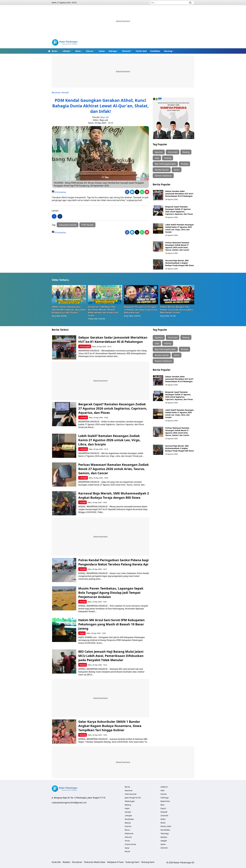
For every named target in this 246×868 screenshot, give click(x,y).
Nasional (128, 790)
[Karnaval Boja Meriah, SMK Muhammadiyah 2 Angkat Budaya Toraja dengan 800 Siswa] (158, 264)
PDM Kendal (87, 224)
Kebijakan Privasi (115, 862)
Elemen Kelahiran (163, 175)
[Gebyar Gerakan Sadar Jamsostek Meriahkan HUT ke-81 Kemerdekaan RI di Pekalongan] (158, 195)
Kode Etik (56, 862)
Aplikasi (164, 837)
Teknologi (168, 51)
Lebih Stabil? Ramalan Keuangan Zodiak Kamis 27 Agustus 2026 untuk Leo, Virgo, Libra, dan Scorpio (179, 228)
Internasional (130, 794)
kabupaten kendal (67, 224)
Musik (127, 851)
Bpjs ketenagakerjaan (165, 163)
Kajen (82, 633)
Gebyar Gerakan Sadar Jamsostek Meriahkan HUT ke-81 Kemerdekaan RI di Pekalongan (179, 193)
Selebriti (164, 787)
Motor (163, 822)
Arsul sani (172, 152)
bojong (167, 158)
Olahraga (113, 51)
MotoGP (164, 812)
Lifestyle (66, 51)
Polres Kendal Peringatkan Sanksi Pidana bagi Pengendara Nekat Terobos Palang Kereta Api (113, 562)
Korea (127, 840)
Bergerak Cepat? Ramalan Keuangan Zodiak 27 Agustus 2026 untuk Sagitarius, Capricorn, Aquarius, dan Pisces (179, 210)
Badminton (165, 801)
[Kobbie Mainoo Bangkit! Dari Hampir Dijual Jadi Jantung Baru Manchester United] (177, 294)
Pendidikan (155, 51)
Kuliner (102, 51)
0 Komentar (60, 192)
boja (157, 158)
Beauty (128, 822)
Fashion (128, 826)
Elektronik (129, 833)
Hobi (163, 790)
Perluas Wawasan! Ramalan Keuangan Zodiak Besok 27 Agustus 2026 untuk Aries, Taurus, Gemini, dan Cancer (177, 246)
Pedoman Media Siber (94, 862)
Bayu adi (104, 117)
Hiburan (89, 51)
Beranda (56, 92)
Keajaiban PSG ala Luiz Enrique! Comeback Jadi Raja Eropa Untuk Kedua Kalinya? (140, 309)
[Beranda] (49, 51)
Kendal (65, 92)
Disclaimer (77, 862)
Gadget (164, 840)
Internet (164, 848)
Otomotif (126, 51)
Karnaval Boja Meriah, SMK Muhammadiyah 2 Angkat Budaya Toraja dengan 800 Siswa (179, 263)
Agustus (159, 152)
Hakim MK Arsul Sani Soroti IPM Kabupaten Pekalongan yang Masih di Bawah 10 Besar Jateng (111, 624)
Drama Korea (130, 844)
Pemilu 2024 (141, 51)
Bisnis (78, 51)
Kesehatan (129, 819)
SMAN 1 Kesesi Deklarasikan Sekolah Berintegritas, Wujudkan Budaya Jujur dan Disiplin (69, 309)
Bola (162, 805)
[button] (55, 51)
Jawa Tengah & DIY (133, 797)
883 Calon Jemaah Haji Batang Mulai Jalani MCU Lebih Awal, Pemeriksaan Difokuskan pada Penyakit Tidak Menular (111, 655)
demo (176, 169)
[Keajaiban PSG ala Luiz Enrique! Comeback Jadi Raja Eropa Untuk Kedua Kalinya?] (141, 294)
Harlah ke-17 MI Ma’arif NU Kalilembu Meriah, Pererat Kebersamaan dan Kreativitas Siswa (103, 311)
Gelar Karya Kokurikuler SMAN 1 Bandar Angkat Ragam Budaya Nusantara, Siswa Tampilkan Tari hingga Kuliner (109, 725)
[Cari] (190, 3)
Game (163, 844)
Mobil (163, 819)
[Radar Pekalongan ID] (64, 42)
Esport (163, 808)
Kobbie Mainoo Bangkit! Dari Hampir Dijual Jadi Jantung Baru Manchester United (176, 309)
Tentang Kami (147, 862)
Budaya (184, 163)
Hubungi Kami (132, 862)
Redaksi (66, 862)
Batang (185, 152)
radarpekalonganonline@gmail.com (69, 802)
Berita (54, 51)
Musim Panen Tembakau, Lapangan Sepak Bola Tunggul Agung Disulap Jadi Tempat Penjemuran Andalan (110, 592)
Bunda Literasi (162, 169)
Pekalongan (85, 346)
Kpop (127, 848)
